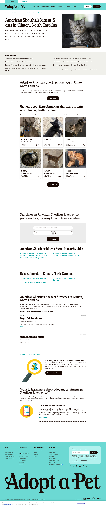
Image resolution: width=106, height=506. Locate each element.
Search (53, 239)
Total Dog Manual (10, 456)
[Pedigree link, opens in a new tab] (93, 498)
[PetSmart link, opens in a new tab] (86, 499)
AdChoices (52, 462)
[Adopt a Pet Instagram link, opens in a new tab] (83, 466)
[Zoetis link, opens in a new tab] (99, 498)
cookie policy (7, 504)
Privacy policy (53, 452)
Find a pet (7, 450)
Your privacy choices (54, 464)
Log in (21, 464)
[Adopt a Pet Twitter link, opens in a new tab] (73, 466)
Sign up (97, 6)
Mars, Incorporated (54, 460)
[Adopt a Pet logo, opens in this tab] (53, 484)
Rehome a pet (8, 452)
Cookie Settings (41, 499)
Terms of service (53, 454)
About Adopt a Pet (39, 450)
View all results (53, 184)
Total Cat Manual (9, 458)
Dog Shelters (22, 458)
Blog (35, 452)
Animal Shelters (23, 456)
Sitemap (51, 450)
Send (93, 452)
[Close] (103, 503)
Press (35, 456)
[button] (36, 145)
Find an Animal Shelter (53, 373)
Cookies (51, 456)
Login (87, 6)
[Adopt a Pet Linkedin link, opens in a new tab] (86, 466)
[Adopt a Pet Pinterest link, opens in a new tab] (77, 466)
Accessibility (52, 458)
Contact (36, 454)
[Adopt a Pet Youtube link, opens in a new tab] (80, 466)
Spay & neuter (9, 454)
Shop (74, 6)
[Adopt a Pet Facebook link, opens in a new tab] (70, 466)
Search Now (53, 98)
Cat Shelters (22, 460)
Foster (68, 6)
